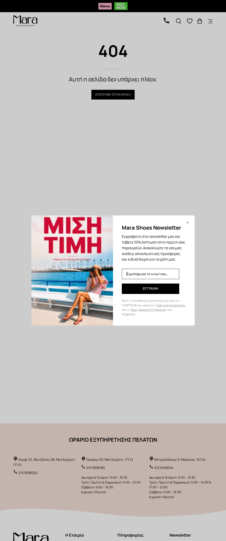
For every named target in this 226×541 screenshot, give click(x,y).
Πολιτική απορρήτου (171, 305)
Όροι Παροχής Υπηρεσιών (148, 310)
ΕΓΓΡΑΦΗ (150, 289)
